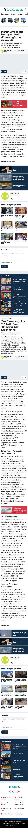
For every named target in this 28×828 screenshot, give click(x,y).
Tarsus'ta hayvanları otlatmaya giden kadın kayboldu (20, 216)
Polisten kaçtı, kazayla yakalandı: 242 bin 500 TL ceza (6, 694)
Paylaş (4, 71)
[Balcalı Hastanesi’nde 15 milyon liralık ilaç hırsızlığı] (7, 674)
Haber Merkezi (14, 195)
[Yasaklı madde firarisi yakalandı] (7, 224)
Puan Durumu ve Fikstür (6, 809)
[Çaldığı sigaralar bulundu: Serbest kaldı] (7, 236)
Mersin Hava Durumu (19, 798)
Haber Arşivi (20, 814)
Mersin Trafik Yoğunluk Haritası (19, 803)
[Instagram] (15, 791)
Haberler (3, 29)
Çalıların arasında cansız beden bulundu (19, 707)
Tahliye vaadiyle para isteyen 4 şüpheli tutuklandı (7, 707)
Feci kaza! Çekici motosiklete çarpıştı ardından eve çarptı (20, 694)
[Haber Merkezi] (5, 196)
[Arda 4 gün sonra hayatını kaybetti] (21, 224)
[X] (12, 791)
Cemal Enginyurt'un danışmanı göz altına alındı (20, 680)
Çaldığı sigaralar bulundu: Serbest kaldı (6, 242)
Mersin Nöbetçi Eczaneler (6, 798)
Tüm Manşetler (20, 808)
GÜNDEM (20, 14)
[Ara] (25, 9)
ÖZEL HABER (5, 14)
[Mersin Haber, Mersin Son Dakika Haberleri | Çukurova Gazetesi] (13, 9)
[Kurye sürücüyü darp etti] (7, 210)
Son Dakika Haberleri (8, 814)
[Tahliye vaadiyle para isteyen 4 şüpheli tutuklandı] (7, 701)
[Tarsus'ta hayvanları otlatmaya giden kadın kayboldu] (21, 210)
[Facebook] (10, 791)
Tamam (19, 826)
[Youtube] (18, 791)
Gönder (4, 266)
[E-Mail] (11, 198)
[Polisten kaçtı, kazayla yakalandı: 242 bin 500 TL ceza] (7, 688)
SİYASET (13, 14)
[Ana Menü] (1, 9)
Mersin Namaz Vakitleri (5, 803)
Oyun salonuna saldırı (21, 241)
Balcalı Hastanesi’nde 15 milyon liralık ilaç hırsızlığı (7, 680)
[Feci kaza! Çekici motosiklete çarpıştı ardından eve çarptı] (21, 688)
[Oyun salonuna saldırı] (21, 236)
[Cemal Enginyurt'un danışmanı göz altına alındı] (21, 674)
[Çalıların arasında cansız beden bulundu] (21, 701)
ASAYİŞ (10, 29)
